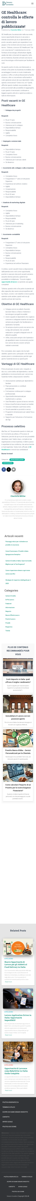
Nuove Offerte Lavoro (17, 459)
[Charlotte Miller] (18, 486)
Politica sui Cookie (9, 1126)
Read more (8, 982)
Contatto (6, 1117)
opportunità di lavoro (10, 282)
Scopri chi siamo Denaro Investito (15, 1112)
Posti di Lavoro (7, 463)
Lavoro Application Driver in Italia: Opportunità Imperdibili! (17, 1017)
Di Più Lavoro (10, 599)
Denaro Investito (12, 1196)
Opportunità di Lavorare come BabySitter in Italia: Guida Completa (16, 1071)
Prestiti (8, 623)
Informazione (10, 607)
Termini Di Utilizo (8, 1107)
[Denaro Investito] (9, 3)
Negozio (8, 611)
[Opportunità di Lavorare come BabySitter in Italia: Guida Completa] (18, 1051)
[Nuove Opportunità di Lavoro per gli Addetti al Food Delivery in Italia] (18, 947)
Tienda (8, 630)
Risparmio (9, 627)
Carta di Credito (11, 596)
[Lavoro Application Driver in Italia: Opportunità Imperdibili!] (18, 998)
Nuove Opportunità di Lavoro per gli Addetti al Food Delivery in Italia (15, 964)
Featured (8, 603)
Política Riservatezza (10, 1102)
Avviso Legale (7, 1122)
